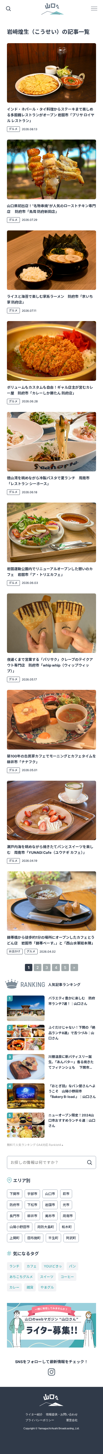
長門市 (15, 1216)
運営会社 (72, 1420)
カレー (14, 1287)
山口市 (50, 1194)
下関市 (15, 1194)
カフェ (32, 1266)
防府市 (15, 1205)
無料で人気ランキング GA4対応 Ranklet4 (34, 1144)
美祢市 (50, 1216)
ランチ (14, 1266)
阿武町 (71, 1238)
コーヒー (67, 1277)
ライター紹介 (34, 1414)
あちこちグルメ (21, 1277)
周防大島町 (45, 1227)
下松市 (32, 1205)
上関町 (15, 1238)
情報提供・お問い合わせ (62, 1414)
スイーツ (46, 1277)
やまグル (47, 1287)
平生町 (53, 1238)
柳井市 (32, 1216)
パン (72, 1266)
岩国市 (50, 1205)
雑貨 (30, 1287)
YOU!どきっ (53, 1266)
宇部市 (32, 1194)
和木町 (67, 1227)
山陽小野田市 (20, 1227)
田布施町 (34, 1238)
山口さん (52, 9)
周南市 (68, 1216)
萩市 (66, 1194)
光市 (66, 1205)
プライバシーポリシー (39, 1420)
